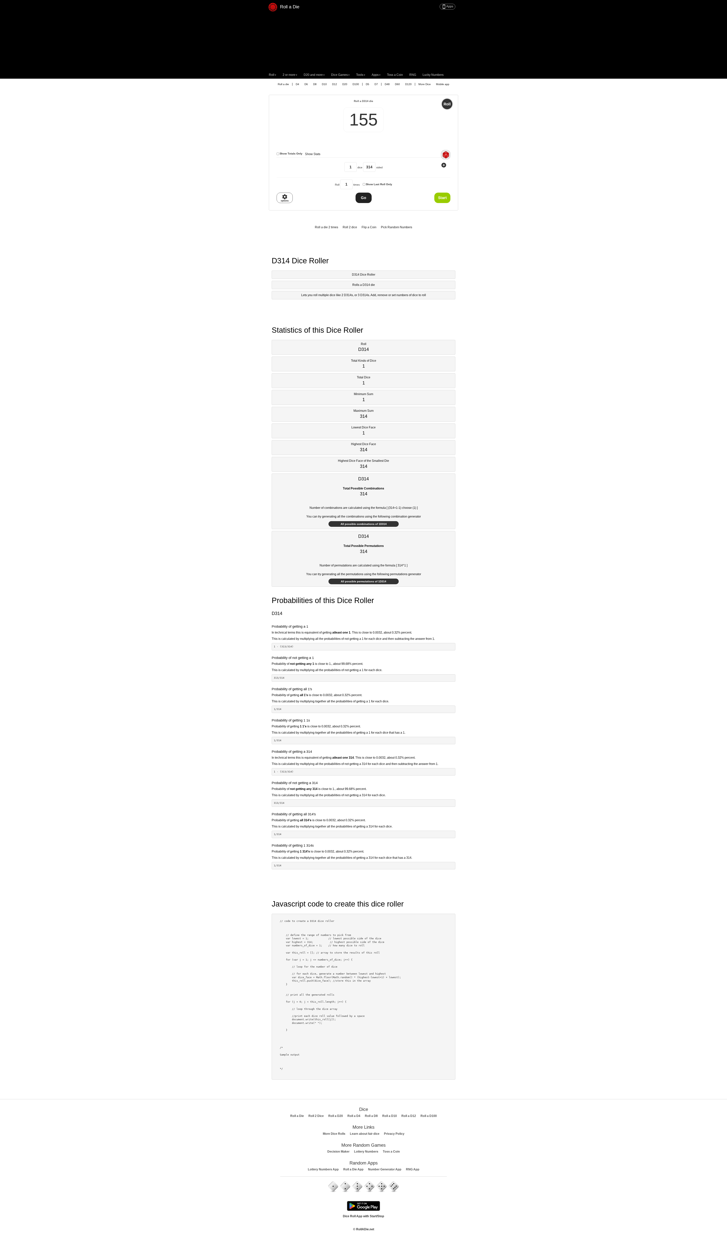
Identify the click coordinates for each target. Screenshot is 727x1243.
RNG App (412, 1169)
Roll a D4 (353, 1116)
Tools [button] (359, 74)
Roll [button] (271, 74)
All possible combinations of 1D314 (364, 523)
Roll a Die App (353, 1169)
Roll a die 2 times (326, 227)
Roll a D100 (428, 1116)
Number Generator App (384, 1169)
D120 (408, 84)
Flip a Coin (369, 227)
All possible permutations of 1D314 (363, 581)
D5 (367, 84)
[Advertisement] (363, 42)
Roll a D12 (408, 1116)
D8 (315, 84)
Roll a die (283, 84)
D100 (356, 84)
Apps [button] (375, 74)
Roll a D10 (389, 1116)
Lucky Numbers (433, 74)
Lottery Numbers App (323, 1169)
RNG (412, 74)
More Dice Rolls (334, 1133)
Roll (447, 104)
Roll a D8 (371, 1116)
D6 (306, 84)
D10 (324, 84)
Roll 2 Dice (316, 1116)
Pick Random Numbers (396, 227)
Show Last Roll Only (379, 184)
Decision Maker (338, 1151)
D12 (334, 84)
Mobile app (442, 84)
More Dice (424, 84)
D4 (297, 84)
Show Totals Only (291, 153)
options (285, 198)
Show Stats (312, 154)
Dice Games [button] (339, 74)
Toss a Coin (395, 74)
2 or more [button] (289, 74)
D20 (344, 84)
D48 (387, 84)
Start (442, 198)
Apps (447, 6)
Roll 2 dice (350, 227)
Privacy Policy (394, 1133)
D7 (376, 84)
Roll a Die (289, 6)
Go (363, 198)
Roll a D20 (335, 1116)
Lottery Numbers (366, 1151)
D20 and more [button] (313, 74)
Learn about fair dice (364, 1133)
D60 (397, 84)
